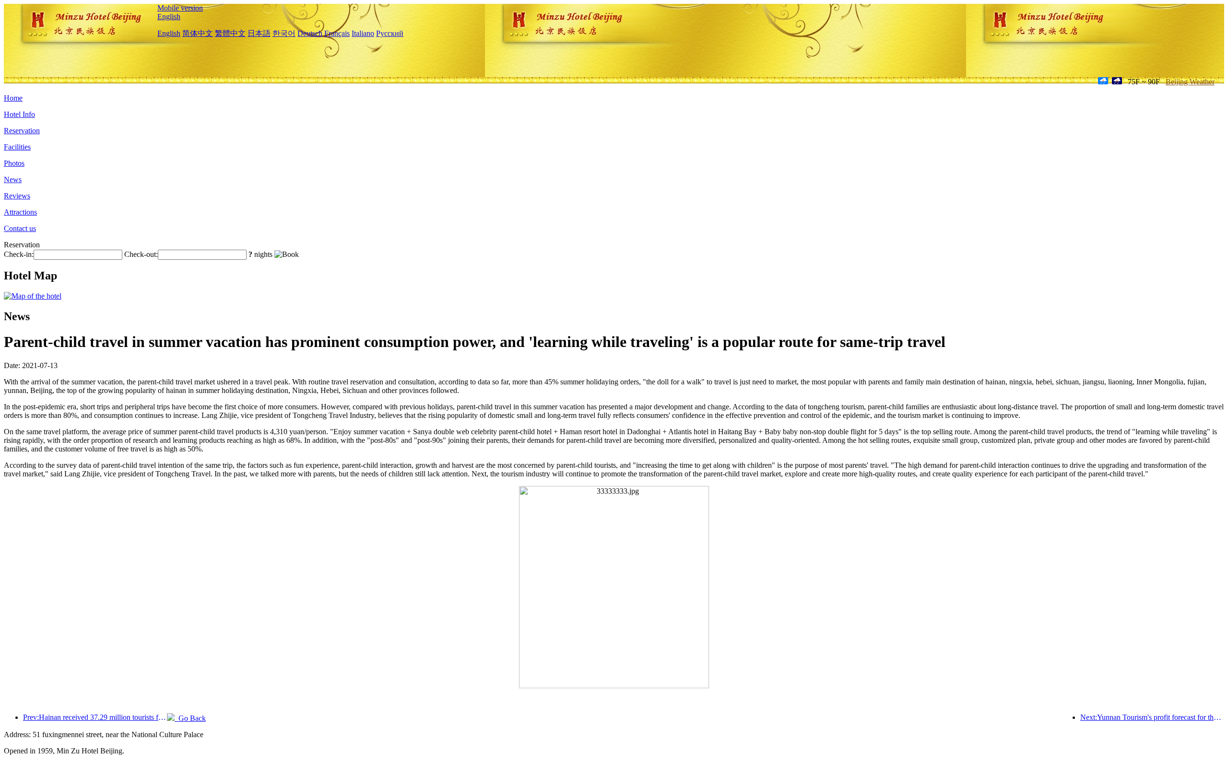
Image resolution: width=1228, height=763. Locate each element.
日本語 (259, 33)
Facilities (17, 147)
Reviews (17, 196)
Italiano (363, 33)
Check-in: (19, 254)
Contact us (20, 228)
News (13, 179)
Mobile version (180, 8)
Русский (389, 33)
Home (13, 98)
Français (337, 33)
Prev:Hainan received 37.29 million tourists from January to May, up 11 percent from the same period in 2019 (95, 717)
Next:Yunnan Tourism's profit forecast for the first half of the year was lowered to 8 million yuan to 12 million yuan (1152, 717)
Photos (14, 163)
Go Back (190, 718)
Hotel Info (19, 114)
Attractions (20, 212)
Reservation (22, 131)
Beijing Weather (1190, 82)
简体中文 (197, 33)
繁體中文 (230, 33)
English (168, 16)
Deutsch (309, 33)
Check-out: (141, 254)
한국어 (283, 33)
